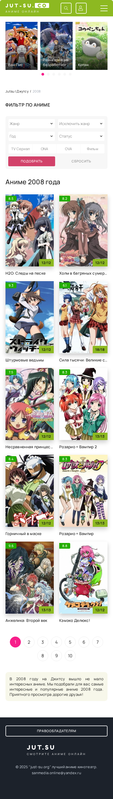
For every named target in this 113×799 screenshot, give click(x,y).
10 (70, 656)
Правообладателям (56, 731)
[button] (42, 74)
